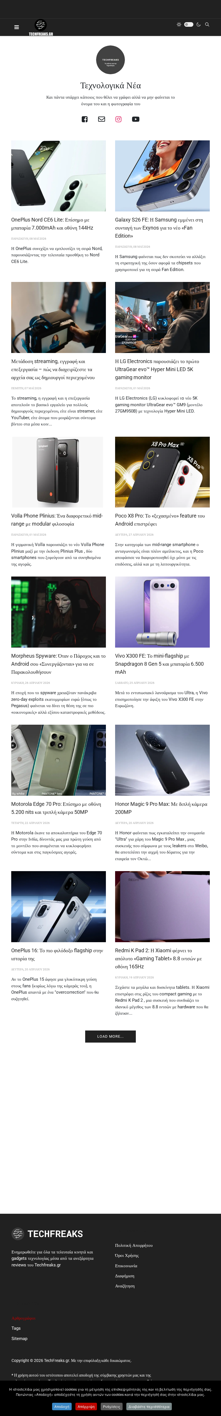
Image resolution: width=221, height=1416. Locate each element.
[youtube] (136, 119)
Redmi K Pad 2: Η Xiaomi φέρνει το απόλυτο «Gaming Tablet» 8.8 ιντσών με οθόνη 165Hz (158, 958)
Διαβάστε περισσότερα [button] (149, 1406)
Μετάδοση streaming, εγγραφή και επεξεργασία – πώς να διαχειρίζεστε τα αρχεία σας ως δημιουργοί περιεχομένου (53, 369)
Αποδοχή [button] (61, 1406)
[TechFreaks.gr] (40, 27)
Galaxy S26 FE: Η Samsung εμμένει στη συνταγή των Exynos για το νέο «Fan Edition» (159, 228)
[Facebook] (85, 119)
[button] (17, 27)
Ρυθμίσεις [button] (111, 1406)
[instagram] (118, 119)
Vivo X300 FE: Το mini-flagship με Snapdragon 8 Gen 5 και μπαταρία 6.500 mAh (159, 664)
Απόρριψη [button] (86, 1406)
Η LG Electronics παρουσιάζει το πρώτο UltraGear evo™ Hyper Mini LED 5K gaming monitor (157, 369)
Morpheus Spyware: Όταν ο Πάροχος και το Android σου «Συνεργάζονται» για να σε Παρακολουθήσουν (58, 664)
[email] (101, 119)
